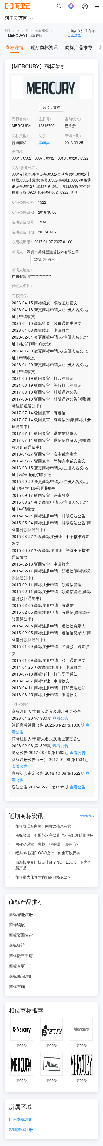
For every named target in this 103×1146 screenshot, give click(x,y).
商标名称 (19, 118)
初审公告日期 (23, 212)
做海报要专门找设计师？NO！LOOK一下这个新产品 (53, 865)
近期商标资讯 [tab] (44, 47)
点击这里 (74, 34)
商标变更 (17, 966)
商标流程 (19, 295)
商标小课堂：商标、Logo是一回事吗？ (47, 844)
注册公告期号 (23, 222)
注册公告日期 (23, 232)
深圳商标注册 (21, 1130)
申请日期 (72, 135)
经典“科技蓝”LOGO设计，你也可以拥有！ (49, 852)
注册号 (43, 118)
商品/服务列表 (23, 167)
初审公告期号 (23, 202)
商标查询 (17, 986)
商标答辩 (17, 945)
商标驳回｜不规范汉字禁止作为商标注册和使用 (54, 835)
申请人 (17, 251)
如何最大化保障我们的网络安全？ (43, 877)
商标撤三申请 (21, 955)
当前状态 (72, 118)
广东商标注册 (21, 1119)
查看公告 (60, 718)
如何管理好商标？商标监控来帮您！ (45, 826)
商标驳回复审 (21, 935)
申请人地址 (21, 269)
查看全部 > (87, 815)
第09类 (44, 142)
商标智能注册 (21, 914)
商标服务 (42, 30)
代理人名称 (21, 285)
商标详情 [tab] (14, 47)
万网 (24, 30)
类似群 (17, 151)
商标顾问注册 (21, 976)
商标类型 (19, 135)
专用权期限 (21, 241)
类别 (42, 135)
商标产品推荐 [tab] (78, 47)
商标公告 (19, 704)
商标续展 (17, 924)
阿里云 (10, 30)
